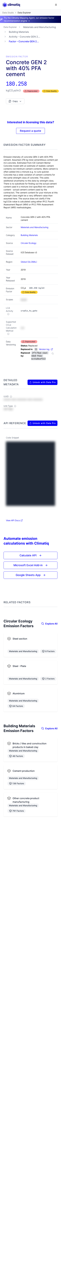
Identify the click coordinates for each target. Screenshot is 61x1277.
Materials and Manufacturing (39, 27)
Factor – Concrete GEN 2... (24, 41)
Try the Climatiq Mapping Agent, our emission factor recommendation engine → (29, 19)
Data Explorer (10, 27)
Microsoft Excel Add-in (30, 565)
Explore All (51, 623)
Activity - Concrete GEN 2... (24, 36)
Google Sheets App (30, 575)
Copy (15, 101)
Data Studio (8, 12)
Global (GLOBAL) (29, 262)
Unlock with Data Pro (44, 382)
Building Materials (19, 31)
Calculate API (30, 555)
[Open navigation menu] (56, 4)
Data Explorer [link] (24, 12)
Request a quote (30, 130)
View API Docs (13, 520)
